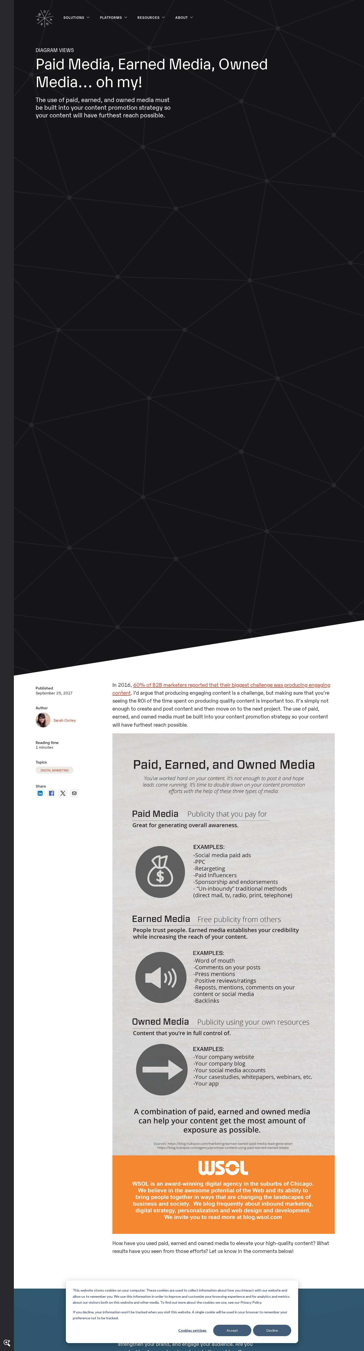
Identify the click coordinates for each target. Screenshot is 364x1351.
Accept (232, 1330)
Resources (148, 17)
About (181, 17)
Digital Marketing (55, 770)
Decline (272, 1330)
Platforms (111, 17)
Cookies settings (192, 1330)
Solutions (73, 17)
